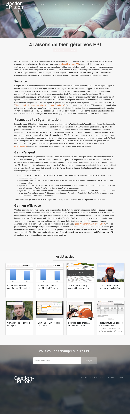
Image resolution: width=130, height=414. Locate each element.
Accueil (84, 377)
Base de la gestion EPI (65, 50)
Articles (111, 377)
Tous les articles (39, 5)
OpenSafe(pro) (20, 146)
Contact (121, 377)
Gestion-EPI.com (15, 5)
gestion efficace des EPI (69, 64)
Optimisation (96, 5)
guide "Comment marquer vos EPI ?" (90, 224)
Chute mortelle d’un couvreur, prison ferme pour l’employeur (39, 105)
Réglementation (115, 5)
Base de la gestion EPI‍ (62, 5)
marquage (81, 5)
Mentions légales (97, 377)
